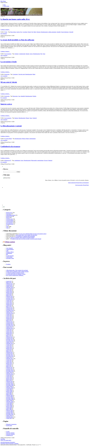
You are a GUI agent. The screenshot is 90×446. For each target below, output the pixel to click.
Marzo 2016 (9, 295)
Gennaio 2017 (9, 285)
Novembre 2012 (9, 340)
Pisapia (27, 118)
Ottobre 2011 (9, 357)
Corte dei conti (21, 74)
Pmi (41, 53)
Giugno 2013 (9, 332)
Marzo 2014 (9, 320)
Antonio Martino (10, 249)
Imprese (16, 118)
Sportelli (58, 32)
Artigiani (16, 53)
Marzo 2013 (9, 335)
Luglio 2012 (9, 346)
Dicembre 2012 (9, 339)
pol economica (8, 53)
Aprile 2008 (9, 408)
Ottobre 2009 (9, 386)
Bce (21, 32)
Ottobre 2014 (9, 311)
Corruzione (15, 74)
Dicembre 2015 (9, 299)
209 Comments (4, 55)
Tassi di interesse (64, 32)
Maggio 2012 (9, 348)
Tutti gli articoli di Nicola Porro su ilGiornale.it (78, 182)
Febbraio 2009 (9, 395)
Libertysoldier (9, 257)
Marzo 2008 (9, 409)
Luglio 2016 (9, 290)
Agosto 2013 (9, 329)
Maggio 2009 (9, 391)
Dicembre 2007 (9, 413)
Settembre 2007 (9, 417)
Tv (6, 225)
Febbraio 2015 (9, 307)
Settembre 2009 (9, 387)
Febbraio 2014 (9, 321)
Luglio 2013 (9, 330)
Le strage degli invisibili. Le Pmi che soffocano (17, 40)
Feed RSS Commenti (13, 443)
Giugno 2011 (9, 362)
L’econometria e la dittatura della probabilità (25, 236)
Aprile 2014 (9, 319)
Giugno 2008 (9, 405)
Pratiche (34, 96)
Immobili (23, 96)
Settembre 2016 (9, 287)
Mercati (24, 138)
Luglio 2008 (9, 404)
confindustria (17, 160)
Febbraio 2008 (9, 410)
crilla (7, 250)
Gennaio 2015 (9, 309)
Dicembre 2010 (9, 370)
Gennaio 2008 (9, 412)
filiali (35, 32)
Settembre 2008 (9, 401)
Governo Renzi (9, 221)
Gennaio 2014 (9, 323)
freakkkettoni (9, 253)
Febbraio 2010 (9, 381)
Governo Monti (8, 138)
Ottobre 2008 (9, 400)
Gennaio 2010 (9, 382)
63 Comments (4, 162)
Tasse (44, 53)
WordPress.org (9, 435)
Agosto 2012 (9, 344)
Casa (19, 96)
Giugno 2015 (9, 302)
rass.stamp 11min (10, 258)
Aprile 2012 (9, 349)
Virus (7, 227)
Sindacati (50, 160)
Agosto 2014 (9, 314)
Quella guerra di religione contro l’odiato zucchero (17, 271)
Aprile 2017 (9, 281)
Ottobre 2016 (9, 286)
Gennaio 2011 (9, 368)
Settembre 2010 (9, 373)
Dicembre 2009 (9, 384)
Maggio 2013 (9, 333)
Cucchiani (25, 32)
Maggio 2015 (9, 304)
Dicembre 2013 (9, 324)
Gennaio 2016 (9, 297)
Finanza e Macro (10, 252)
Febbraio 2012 (9, 352)
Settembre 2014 (9, 313)
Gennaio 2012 (9, 353)
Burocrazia (15, 96)
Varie (6, 32)
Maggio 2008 (9, 406)
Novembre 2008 (9, 399)
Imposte (27, 53)
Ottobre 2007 (9, 415)
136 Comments (4, 119)
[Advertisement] (13, 196)
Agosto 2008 (9, 403)
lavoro (31, 53)
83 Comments (4, 97)
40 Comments (4, 33)
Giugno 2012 (9, 347)
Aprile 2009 (9, 392)
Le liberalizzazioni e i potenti (11, 126)
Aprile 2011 (8, 365)
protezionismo (32, 138)
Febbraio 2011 (9, 367)
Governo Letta (9, 219)
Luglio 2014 (9, 315)
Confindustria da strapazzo (10, 146)
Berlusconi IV (8, 160)
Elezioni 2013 (9, 216)
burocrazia (7, 74)
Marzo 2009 (9, 394)
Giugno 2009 (9, 390)
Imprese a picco (6, 104)
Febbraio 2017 (9, 283)
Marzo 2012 (9, 351)
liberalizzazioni (44, 32)
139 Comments (4, 140)
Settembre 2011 (9, 358)
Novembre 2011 (9, 356)
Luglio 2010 (9, 376)
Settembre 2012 (9, 343)
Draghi (29, 32)
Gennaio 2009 (9, 396)
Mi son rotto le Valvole (9, 82)
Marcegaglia (34, 160)
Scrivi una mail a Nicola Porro (82, 185)
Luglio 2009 (9, 389)
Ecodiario (8, 264)
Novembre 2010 (9, 371)
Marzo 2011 (9, 366)
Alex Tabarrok (9, 248)
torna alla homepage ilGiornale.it (8, 442)
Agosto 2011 (9, 360)
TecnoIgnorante (9, 224)
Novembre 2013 (9, 325)
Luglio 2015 (9, 301)
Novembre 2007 (9, 414)
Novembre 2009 (9, 385)
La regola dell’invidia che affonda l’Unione (15, 274)
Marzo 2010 (9, 380)
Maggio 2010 (9, 379)
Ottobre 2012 (9, 342)
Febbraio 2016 (9, 296)
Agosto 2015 (9, 300)
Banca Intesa (13, 32)
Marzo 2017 (9, 282)
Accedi (7, 431)
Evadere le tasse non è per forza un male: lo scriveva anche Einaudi (26, 238)
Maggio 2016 (9, 292)
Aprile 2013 (9, 334)
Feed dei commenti (10, 434)
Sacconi (46, 160)
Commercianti (22, 53)
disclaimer (3, 439)
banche (18, 32)
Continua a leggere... (5, 29)
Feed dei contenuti (10, 432)
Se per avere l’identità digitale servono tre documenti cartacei (32, 233)
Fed (32, 32)
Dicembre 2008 (9, 398)
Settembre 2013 (9, 328)
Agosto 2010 (9, 375)
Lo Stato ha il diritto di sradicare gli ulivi (15, 272)
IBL (7, 254)
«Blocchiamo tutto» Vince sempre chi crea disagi (26, 235)
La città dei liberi (10, 255)
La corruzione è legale (9, 62)
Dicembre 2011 (9, 354)
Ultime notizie (10, 242)
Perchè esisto (6, 6)
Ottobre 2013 (9, 327)
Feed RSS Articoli (5, 443)
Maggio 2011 (9, 363)
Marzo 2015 (9, 306)
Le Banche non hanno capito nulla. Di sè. (15, 19)
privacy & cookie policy (6, 440)
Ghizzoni (38, 32)
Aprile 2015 (9, 305)
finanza (7, 217)
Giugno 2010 (9, 377)
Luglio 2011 (9, 361)
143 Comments (4, 76)
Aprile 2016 (9, 294)
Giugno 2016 (9, 291)
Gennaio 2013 (9, 338)
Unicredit (71, 32)
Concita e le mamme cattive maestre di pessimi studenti (22, 237)
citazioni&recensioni (10, 215)
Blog (4, 4)
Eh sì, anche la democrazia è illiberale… (15, 275)
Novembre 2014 (9, 310)
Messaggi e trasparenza (11, 424)
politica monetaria (52, 32)
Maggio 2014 (9, 318)
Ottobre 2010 (9, 372)
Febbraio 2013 (9, 337)
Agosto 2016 (9, 288)
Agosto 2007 (9, 418)
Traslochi (35, 118)
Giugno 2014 (9, 316)
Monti (34, 74)
